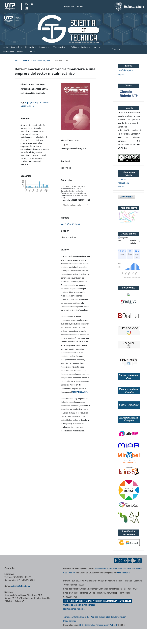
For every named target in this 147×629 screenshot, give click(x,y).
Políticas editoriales (80, 47)
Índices (97, 47)
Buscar (117, 49)
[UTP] (10, 6)
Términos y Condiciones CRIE (76, 617)
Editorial (121, 186)
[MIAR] (129, 445)
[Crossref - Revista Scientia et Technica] (129, 542)
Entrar (80, 6)
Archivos (26, 60)
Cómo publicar (59, 47)
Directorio (29, 47)
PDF (67, 145)
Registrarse (69, 6)
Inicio (5, 47)
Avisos (20, 52)
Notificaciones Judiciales (74, 609)
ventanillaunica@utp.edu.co (118, 601)
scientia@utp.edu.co (20, 586)
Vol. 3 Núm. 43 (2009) (41, 60)
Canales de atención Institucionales (79, 605)
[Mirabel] (129, 457)
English (121, 75)
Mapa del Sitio (69, 621)
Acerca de (15, 47)
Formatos (122, 179)
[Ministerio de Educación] (129, 6)
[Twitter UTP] (120, 560)
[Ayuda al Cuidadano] (139, 560)
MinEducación (123, 573)
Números (43, 47)
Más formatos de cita (72, 205)
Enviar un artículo (126, 197)
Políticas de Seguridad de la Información (108, 617)
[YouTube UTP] (125, 560)
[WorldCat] (129, 505)
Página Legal (123, 183)
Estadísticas (8, 52)
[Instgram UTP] (130, 560)
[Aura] (129, 517)
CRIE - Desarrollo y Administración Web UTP (98, 625)
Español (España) (125, 70)
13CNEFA (30, 52)
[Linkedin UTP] (135, 560)
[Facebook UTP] (116, 560)
